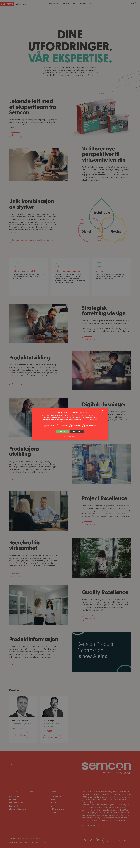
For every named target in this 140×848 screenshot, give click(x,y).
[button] (70, 436)
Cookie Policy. (93, 421)
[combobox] (103, 410)
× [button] (106, 410)
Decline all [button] (77, 431)
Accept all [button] (62, 431)
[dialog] (70, 424)
